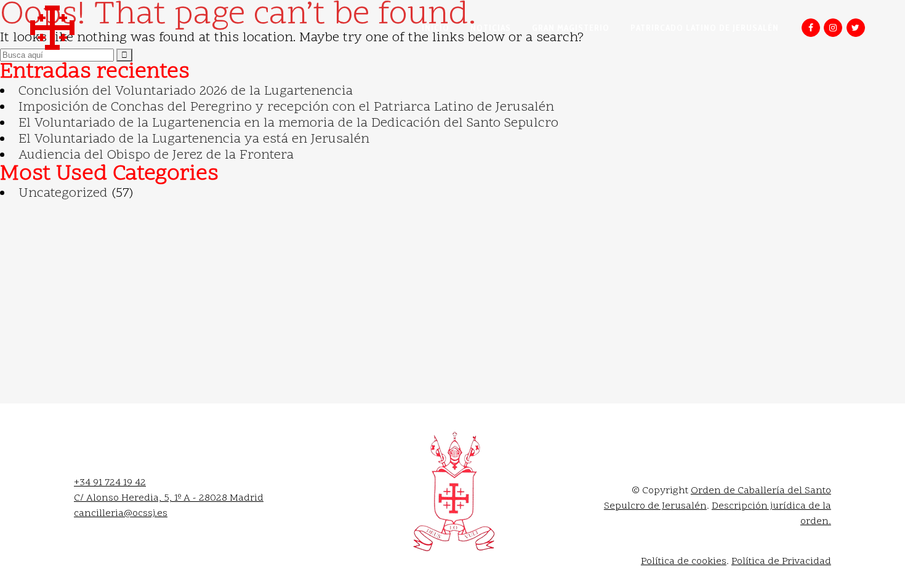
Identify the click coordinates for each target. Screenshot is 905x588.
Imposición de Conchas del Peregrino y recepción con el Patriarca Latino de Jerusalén (286, 107)
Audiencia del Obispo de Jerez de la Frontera (156, 155)
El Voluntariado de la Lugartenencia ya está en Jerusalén (193, 139)
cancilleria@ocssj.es (120, 513)
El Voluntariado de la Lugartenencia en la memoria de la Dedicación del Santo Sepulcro (288, 123)
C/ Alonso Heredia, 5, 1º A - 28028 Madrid (168, 498)
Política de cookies (683, 561)
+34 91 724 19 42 (110, 483)
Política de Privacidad (781, 561)
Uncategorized (63, 194)
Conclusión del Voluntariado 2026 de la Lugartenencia (185, 91)
